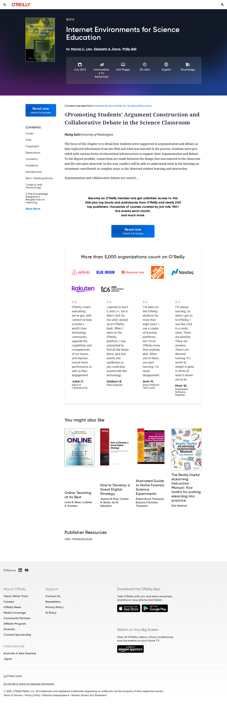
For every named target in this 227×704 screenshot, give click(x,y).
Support (52, 589)
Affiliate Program (15, 624)
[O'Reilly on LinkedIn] (20, 570)
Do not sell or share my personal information (29, 684)
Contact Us (52, 596)
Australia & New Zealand (20, 653)
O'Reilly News (12, 607)
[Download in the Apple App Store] (128, 611)
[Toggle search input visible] (222, 4)
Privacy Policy (54, 607)
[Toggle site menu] (4, 4)
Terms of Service (13, 695)
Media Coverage (15, 613)
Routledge (188, 69)
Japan (8, 659)
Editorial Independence (55, 695)
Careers (9, 602)
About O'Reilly (15, 589)
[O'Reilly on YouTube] (26, 570)
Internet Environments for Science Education (123, 105)
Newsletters (53, 602)
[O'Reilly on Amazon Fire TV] (130, 652)
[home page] (21, 4)
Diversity (9, 629)
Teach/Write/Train (16, 596)
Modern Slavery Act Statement (89, 695)
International (14, 646)
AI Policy (50, 613)
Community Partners (17, 618)
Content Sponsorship (17, 635)
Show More (33, 208)
